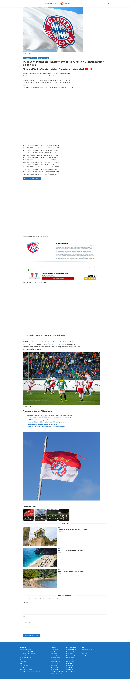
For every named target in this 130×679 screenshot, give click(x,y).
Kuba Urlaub (54, 665)
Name (24, 616)
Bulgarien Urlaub (70, 671)
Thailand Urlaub (70, 663)
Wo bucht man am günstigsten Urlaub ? (30, 671)
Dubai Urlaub (69, 669)
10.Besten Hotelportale (26, 669)
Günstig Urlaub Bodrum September (70, 571)
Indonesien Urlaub (55, 657)
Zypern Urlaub (54, 669)
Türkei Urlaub (69, 653)
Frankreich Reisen (55, 661)
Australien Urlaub (55, 655)
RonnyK (25, 53)
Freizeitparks (23, 667)
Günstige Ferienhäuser (26, 659)
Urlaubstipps (61, 527)
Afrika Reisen (54, 651)
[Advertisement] (65, 117)
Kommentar (26, 602)
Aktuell (34, 58)
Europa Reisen (54, 649)
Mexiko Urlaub (54, 667)
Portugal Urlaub (55, 659)
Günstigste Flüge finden (26, 649)
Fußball (44, 416)
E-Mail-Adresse (26, 622)
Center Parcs (23, 661)
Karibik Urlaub (54, 663)
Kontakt (84, 655)
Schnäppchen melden (87, 649)
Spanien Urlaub (70, 651)
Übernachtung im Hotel (56, 344)
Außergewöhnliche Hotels (26, 651)
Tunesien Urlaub (70, 665)
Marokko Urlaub (70, 667)
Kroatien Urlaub (70, 661)
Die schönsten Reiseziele (26, 657)
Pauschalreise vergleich (51, 3)
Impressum (84, 653)
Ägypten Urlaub (70, 657)
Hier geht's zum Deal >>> (32, 178)
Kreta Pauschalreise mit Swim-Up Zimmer (72, 530)
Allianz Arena (57, 418)
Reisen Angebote (24, 665)
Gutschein (22, 663)
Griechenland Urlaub (71, 655)
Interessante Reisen (25, 655)
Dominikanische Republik (57, 671)
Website (25, 628)
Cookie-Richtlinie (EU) (56, 673)
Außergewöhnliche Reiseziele (27, 653)
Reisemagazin (27, 58)
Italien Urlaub (69, 659)
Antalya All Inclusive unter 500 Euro (70, 550)
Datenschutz (85, 651)
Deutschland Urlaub (43, 58)
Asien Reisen (54, 653)
